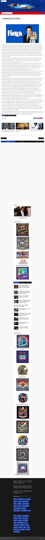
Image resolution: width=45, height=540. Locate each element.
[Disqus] (22, 157)
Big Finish (19, 515)
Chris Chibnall (17, 508)
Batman (19, 506)
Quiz (29, 510)
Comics (19, 501)
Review (15, 501)
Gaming (15, 518)
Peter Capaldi (25, 501)
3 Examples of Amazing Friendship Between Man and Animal (21, 306)
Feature (15, 499)
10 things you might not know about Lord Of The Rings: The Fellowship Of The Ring (21, 287)
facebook (22, 141)
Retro (26, 522)
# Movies (14, 115)
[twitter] (43, 1)
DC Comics (25, 520)
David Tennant (26, 503)
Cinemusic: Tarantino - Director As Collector (24, 327)
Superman (22, 529)
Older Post (41, 138)
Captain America (17, 510)
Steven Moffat (20, 522)
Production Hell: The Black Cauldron (21, 131)
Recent (22, 282)
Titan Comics (24, 518)
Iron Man (28, 529)
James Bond (16, 524)
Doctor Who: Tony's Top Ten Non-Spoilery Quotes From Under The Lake (25, 314)
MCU (25, 527)
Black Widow (24, 510)
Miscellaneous (26, 515)
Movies (28, 499)
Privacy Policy (19, 538)
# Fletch (10, 115)
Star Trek (19, 503)
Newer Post (4, 138)
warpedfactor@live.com (17, 492)
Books (15, 503)
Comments (28, 282)
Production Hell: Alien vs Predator (36, 130)
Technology (16, 529)
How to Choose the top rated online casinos (25, 309)
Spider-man (23, 508)
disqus (8, 141)
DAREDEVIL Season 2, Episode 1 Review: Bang (24, 318)
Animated (16, 527)
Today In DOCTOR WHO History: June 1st (24, 323)
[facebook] (41, 1)
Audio (28, 527)
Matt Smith (22, 524)
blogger (36, 141)
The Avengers (17, 531)
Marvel (15, 520)
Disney (15, 506)
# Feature (6, 115)
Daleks (27, 524)
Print (15, 515)
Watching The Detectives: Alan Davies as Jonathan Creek (22, 217)
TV (25, 499)
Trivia (19, 518)
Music (15, 522)
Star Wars (20, 520)
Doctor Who (20, 499)
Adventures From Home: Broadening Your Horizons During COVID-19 (24, 292)
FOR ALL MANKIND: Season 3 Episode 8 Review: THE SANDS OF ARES (25, 301)
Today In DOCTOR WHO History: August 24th (24, 296)
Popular (16, 282)
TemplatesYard (13, 538)
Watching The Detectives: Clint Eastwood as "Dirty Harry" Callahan (8, 131)
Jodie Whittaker (26, 506)
